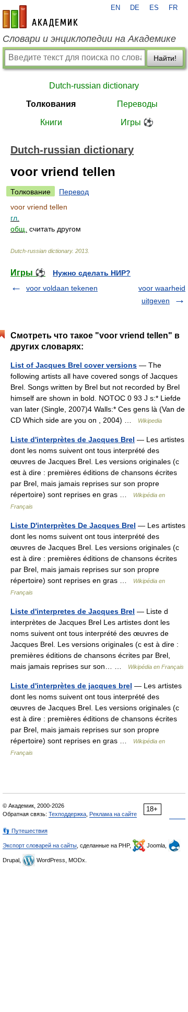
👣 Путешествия (25, 831)
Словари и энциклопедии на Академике (89, 39)
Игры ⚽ (137, 122)
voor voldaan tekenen (62, 288)
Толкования (51, 104)
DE (134, 8)
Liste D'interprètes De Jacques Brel (73, 525)
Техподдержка (67, 814)
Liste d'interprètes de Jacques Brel (72, 439)
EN (115, 8)
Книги (51, 122)
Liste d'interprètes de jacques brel (71, 685)
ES (154, 8)
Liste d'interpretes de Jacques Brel (72, 611)
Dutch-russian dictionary (94, 85)
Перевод (74, 192)
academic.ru (40, 16)
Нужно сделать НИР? (92, 273)
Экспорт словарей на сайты (40, 845)
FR (173, 8)
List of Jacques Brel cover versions (73, 365)
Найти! (165, 58)
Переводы (137, 104)
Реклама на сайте (113, 814)
